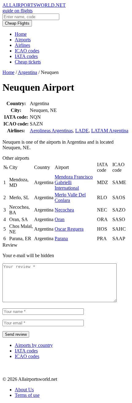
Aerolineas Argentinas (51, 130)
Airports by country (34, 345)
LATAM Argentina (109, 130)
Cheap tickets (28, 61)
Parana (61, 238)
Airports (23, 39)
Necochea (64, 209)
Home (21, 34)
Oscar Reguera (69, 229)
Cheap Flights (17, 23)
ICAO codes (27, 50)
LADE (82, 130)
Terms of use (27, 395)
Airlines (22, 45)
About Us (24, 389)
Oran (59, 219)
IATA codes (26, 56)
